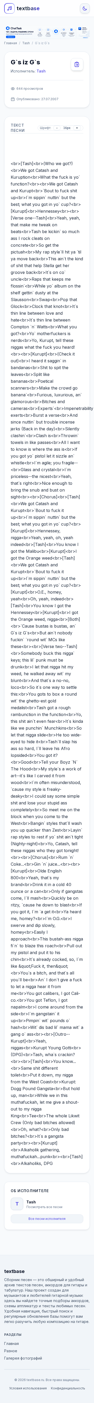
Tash (26, 43)
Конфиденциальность (68, 1388)
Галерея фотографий (23, 1358)
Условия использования (28, 1388)
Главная (10, 43)
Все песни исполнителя (47, 1219)
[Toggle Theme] (85, 8)
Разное (10, 1351)
